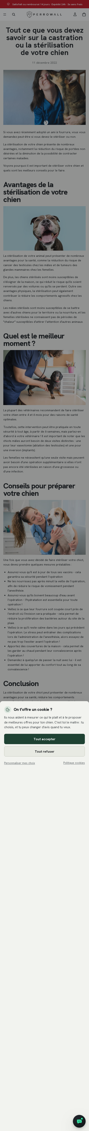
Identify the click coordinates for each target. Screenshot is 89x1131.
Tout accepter (44, 739)
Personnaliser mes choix (19, 763)
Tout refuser (44, 751)
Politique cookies (74, 763)
